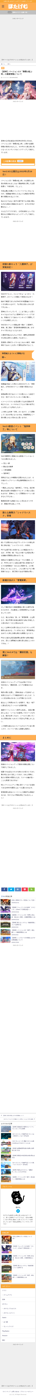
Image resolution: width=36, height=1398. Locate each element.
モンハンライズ (8, 1326)
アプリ (4, 1290)
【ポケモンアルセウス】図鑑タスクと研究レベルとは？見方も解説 (18, 1119)
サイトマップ (6, 1391)
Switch (4, 1317)
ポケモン (5, 1304)
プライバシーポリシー (26, 1391)
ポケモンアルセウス (10, 1308)
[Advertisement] (18, 38)
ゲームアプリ (8, 1295)
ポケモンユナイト (9, 1313)
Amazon (4, 1335)
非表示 (20, 161)
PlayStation (5, 1331)
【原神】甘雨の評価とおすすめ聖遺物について (13, 1115)
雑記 (3, 1340)
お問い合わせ (15, 1391)
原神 (3, 67)
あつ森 (6, 1322)
